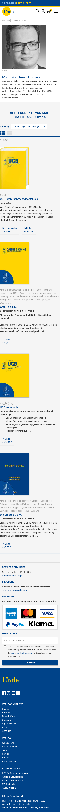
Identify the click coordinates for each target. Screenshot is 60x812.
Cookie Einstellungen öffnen (14, 807)
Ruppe (27, 296)
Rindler (20, 296)
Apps (4, 727)
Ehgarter (23, 290)
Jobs (4, 750)
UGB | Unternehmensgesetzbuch (19, 199)
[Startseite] (8, 11)
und (37, 511)
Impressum (7, 801)
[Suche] (38, 12)
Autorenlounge (9, 761)
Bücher (5, 709)
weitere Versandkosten (16, 590)
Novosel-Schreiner (48, 293)
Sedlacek (17, 299)
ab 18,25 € (28, 230)
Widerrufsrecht (9, 804)
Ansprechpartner (10, 746)
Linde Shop (22, 3)
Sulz (24, 299)
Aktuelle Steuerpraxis (12, 777)
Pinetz (12, 296)
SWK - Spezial (8, 784)
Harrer (38, 290)
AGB (43, 801)
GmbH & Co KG (8, 306)
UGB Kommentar (10, 407)
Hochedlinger (6, 293)
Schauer (35, 296)
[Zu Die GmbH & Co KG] (14, 474)
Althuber (33, 507)
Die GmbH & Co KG (11, 514)
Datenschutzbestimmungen (21, 653)
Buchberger (12, 290)
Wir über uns (8, 743)
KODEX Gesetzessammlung (15, 773)
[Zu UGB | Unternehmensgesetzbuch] (14, 168)
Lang (28, 293)
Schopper (53, 296)
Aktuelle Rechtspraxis (12, 780)
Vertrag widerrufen (40, 807)
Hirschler (47, 290)
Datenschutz (24, 804)
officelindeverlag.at (12, 575)
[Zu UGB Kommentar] (14, 375)
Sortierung (4, 126)
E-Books (6, 712)
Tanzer (30, 299)
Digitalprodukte (9, 723)
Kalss (21, 293)
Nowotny (4, 296)
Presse (5, 757)
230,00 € (9, 230)
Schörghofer (5, 299)
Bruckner (49, 504)
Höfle (15, 293)
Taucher (38, 299)
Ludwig (35, 293)
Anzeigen (6, 731)
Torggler (3, 195)
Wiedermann (5, 303)
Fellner (31, 290)
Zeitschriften (8, 716)
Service (5, 754)
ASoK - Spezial (9, 788)
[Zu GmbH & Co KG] (14, 263)
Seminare (6, 720)
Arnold (3, 290)
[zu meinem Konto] (43, 12)
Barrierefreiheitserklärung (26, 801)
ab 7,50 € (6, 341)
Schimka (44, 296)
